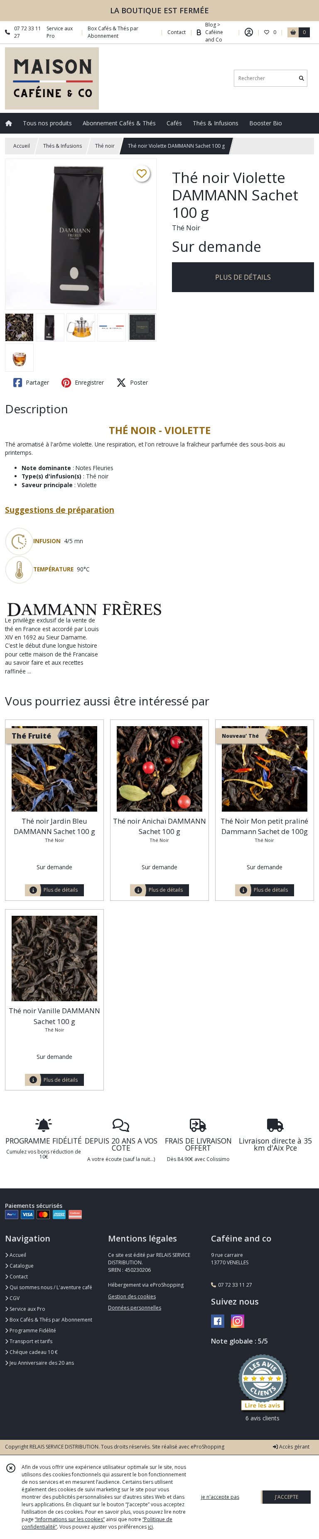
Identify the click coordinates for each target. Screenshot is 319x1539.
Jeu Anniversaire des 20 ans (41, 1362)
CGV (14, 1298)
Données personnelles (134, 1307)
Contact (176, 32)
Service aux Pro (26, 1308)
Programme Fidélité (32, 1330)
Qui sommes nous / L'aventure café (50, 1287)
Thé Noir (186, 227)
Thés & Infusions (62, 145)
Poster (138, 382)
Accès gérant (293, 1446)
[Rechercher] (301, 78)
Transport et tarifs (30, 1341)
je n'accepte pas (220, 1496)
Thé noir (105, 145)
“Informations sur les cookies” (70, 1519)
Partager (36, 382)
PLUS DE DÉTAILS (243, 277)
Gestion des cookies (132, 1296)
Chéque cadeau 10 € (33, 1352)
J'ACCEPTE (286, 1496)
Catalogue (21, 1265)
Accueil (21, 145)
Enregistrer (88, 382)
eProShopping (207, 1446)
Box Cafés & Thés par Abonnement (50, 1319)
